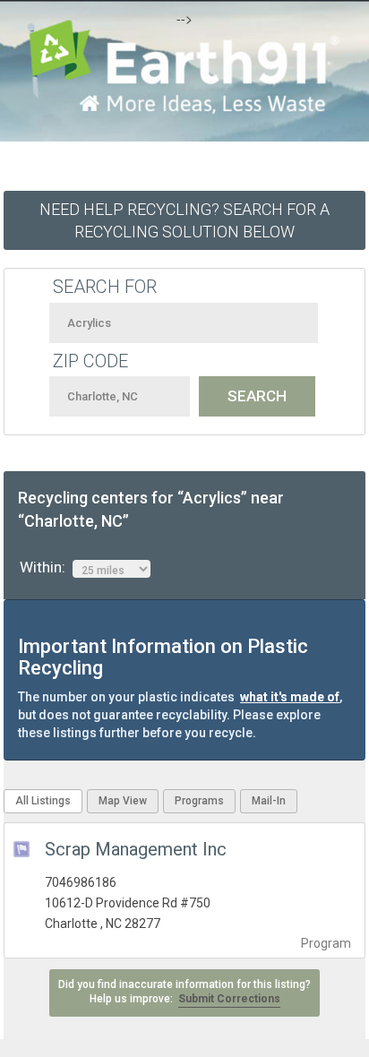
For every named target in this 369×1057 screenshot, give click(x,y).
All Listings (43, 801)
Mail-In (269, 801)
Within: (46, 567)
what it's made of (289, 697)
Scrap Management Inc (136, 849)
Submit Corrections (229, 999)
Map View (123, 801)
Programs (199, 801)
